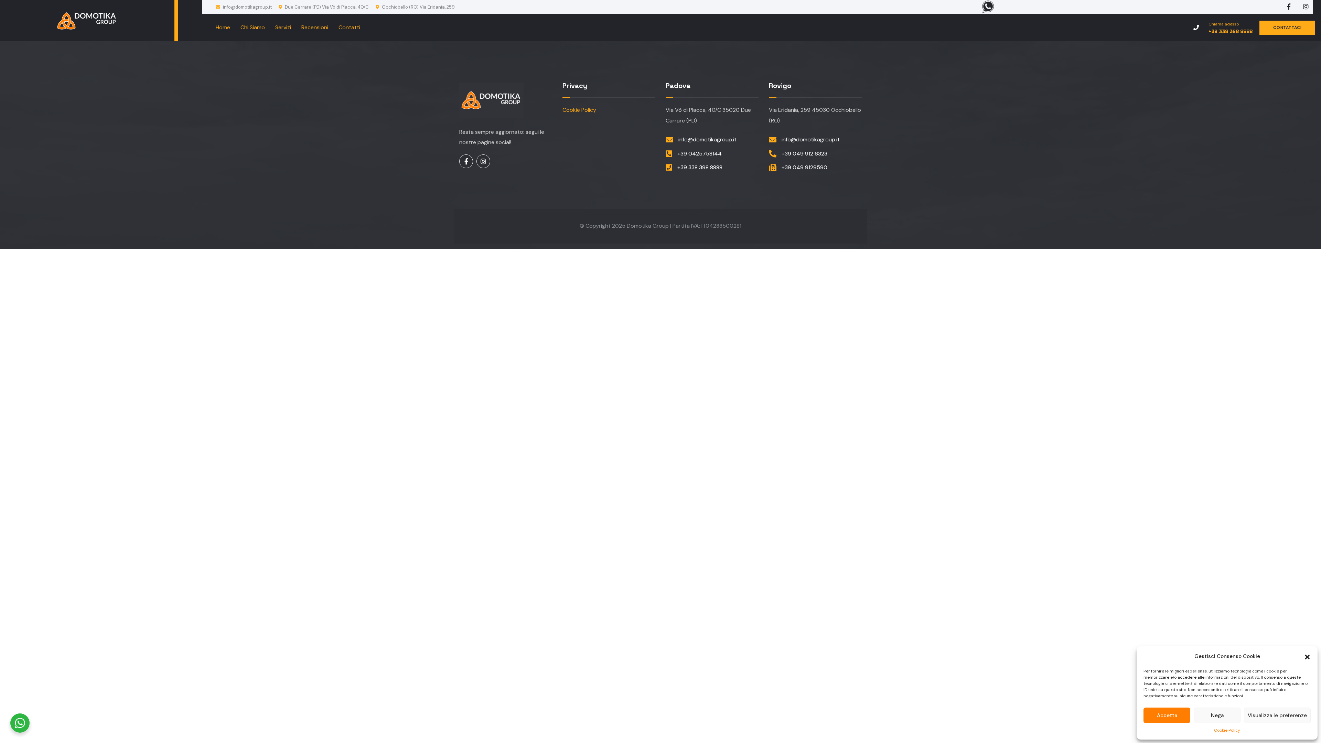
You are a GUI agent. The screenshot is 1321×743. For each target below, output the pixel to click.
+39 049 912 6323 (804, 153)
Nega (1217, 715)
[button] (1307, 656)
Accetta (1167, 715)
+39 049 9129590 (804, 167)
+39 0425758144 (699, 153)
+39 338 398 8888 (699, 167)
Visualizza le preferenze (1277, 715)
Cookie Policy (1227, 730)
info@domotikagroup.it (247, 7)
